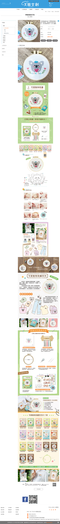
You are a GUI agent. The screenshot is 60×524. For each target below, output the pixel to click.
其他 (4, 42)
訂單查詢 (51, 1)
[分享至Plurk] (55, 510)
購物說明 (10, 509)
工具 (5, 31)
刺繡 (4, 25)
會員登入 (57, 1)
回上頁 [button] (38, 489)
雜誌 (42, 9)
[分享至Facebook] (49, 510)
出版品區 (37, 9)
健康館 (31, 9)
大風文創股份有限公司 (30, 4)
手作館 (18, 9)
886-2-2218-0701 (32, 514)
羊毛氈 (4, 35)
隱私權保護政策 (49, 522)
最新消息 (2, 509)
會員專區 (2, 514)
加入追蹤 (55, 40)
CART (51, 4)
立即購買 (49, 40)
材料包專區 (7, 28)
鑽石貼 (4, 37)
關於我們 (2, 507)
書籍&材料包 (6, 33)
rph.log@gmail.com (32, 515)
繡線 (5, 29)
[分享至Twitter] (53, 510)
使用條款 (17, 507)
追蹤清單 (17, 514)
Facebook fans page (25, 499)
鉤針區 (4, 39)
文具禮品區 (24, 9)
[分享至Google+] (51, 510)
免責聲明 (17, 509)
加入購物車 (43, 40)
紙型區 (4, 40)
